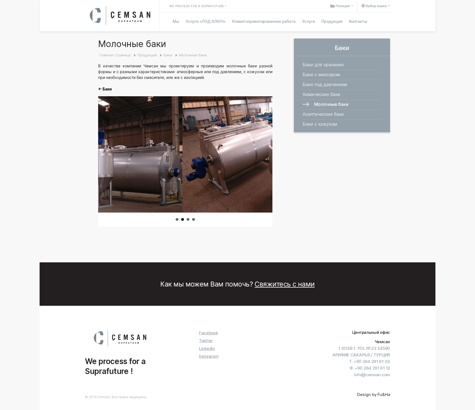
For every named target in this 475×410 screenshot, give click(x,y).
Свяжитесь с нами (284, 284)
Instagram (208, 356)
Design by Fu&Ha (373, 394)
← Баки (105, 89)
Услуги (308, 21)
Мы (176, 21)
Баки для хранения (323, 64)
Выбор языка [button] (376, 6)
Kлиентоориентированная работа (264, 21)
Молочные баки (193, 55)
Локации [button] (342, 6)
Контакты (358, 21)
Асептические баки (323, 114)
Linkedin (207, 348)
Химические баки (321, 94)
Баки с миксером (321, 74)
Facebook (208, 332)
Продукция (332, 21)
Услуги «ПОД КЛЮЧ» (206, 21)
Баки (168, 55)
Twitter (206, 340)
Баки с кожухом (320, 124)
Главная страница (115, 55)
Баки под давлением (325, 84)
